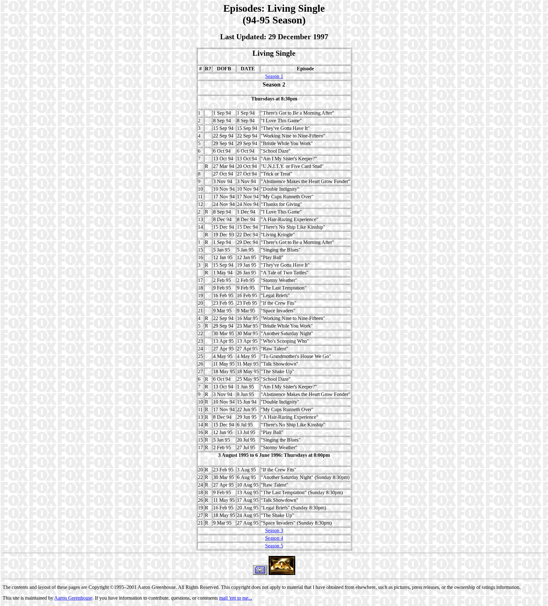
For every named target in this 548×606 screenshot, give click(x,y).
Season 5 (274, 545)
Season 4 (274, 538)
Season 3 (274, 530)
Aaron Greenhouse (73, 598)
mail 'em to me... (235, 598)
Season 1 (274, 76)
